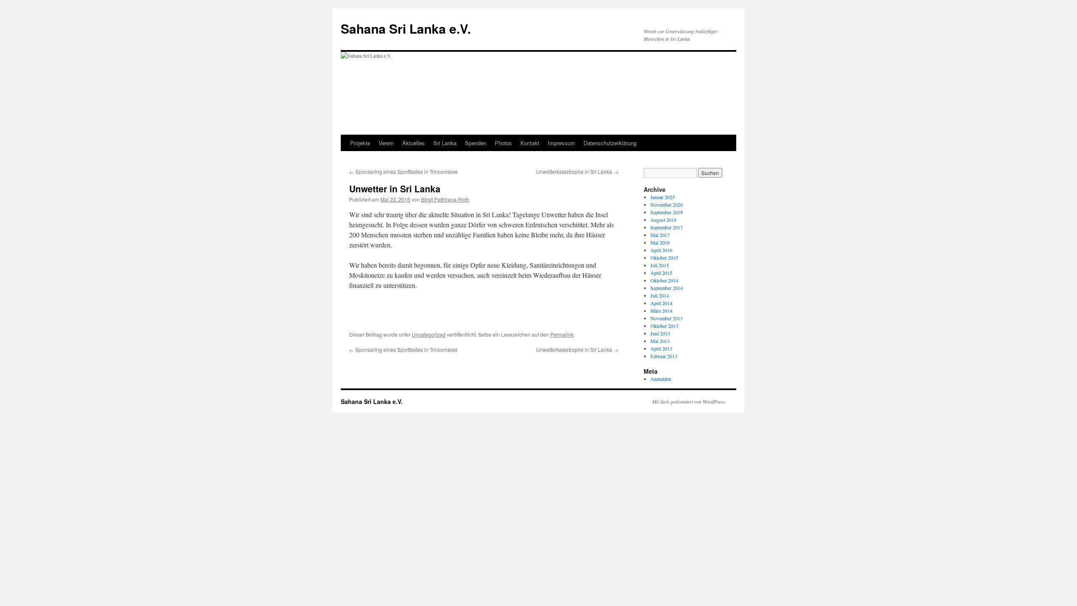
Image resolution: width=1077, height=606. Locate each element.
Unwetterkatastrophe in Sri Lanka (577, 171)
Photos (503, 143)
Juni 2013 (660, 333)
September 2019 (666, 212)
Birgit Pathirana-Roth (445, 199)
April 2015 (661, 272)
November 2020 (666, 204)
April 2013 (661, 348)
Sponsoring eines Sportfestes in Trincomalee (403, 171)
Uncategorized (429, 334)
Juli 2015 (659, 265)
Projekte (360, 143)
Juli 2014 (659, 295)
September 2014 (666, 287)
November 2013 (666, 318)
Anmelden (660, 378)
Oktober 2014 (664, 280)
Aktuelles (413, 143)
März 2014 (661, 310)
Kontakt (529, 143)
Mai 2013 (660, 341)
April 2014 (661, 303)
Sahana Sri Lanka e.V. (406, 28)
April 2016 (661, 250)
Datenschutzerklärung (610, 143)
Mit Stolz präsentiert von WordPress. (689, 401)
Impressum (561, 143)
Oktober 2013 (664, 325)
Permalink (561, 334)
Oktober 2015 (664, 257)
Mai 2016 (660, 242)
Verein (386, 143)
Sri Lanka (444, 143)
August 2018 (663, 219)
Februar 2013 (663, 356)
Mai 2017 (660, 234)
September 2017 (666, 227)
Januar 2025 (662, 197)
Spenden (475, 143)
